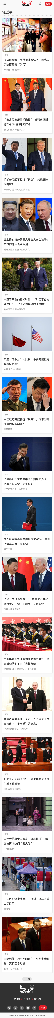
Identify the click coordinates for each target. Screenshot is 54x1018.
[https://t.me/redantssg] (34, 1008)
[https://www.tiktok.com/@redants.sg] (15, 1008)
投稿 (48, 3)
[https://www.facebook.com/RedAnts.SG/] (22, 1008)
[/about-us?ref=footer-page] (9, 1008)
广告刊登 (27, 999)
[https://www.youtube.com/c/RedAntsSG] (28, 1008)
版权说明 (37, 999)
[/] (27, 3)
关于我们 (16, 999)
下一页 (27, 978)
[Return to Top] (48, 1013)
